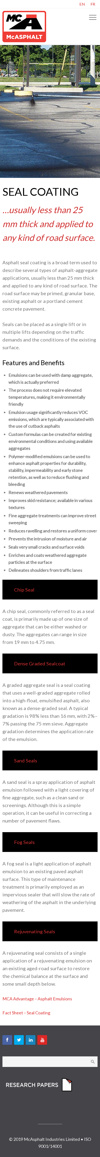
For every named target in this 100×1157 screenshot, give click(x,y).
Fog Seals (24, 842)
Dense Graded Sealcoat (39, 663)
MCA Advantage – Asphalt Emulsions (37, 998)
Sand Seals (25, 760)
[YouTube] (42, 1040)
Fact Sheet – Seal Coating (26, 1012)
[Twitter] (19, 1040)
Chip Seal (24, 589)
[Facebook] (7, 1040)
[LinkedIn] (30, 1040)
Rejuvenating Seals (34, 931)
